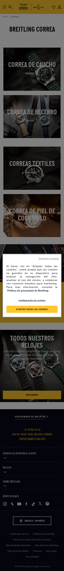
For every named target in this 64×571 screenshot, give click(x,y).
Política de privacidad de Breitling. (28, 290)
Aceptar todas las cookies (32, 309)
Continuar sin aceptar (49, 258)
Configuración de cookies (32, 300)
